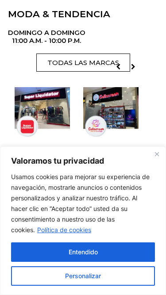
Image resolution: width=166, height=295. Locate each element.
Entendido (83, 252)
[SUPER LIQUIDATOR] (40, 130)
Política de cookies (64, 230)
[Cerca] (156, 154)
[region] (83, 220)
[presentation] (118, 67)
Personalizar (83, 276)
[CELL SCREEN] (109, 130)
